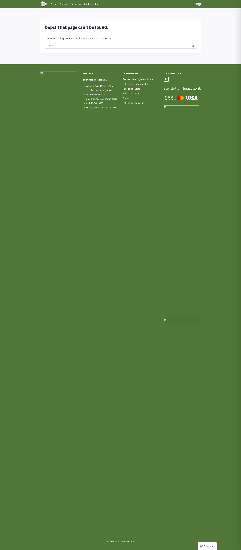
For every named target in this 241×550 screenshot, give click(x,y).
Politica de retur (131, 93)
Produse (63, 4)
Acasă (53, 4)
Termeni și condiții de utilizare (138, 79)
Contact (88, 4)
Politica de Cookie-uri (133, 102)
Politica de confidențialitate (137, 84)
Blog (97, 4)
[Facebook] (166, 79)
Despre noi (76, 4)
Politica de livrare (131, 88)
